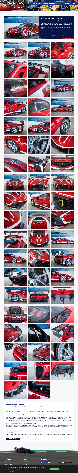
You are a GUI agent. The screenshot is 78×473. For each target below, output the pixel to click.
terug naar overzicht (13, 438)
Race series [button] (39, 3)
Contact (73, 3)
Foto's (55, 3)
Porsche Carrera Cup (9, 464)
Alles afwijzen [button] (64, 468)
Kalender (7, 461)
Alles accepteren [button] (54, 468)
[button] (28, 471)
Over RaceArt (25, 464)
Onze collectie (61, 3)
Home (34, 3)
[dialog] (39, 469)
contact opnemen (67, 38)
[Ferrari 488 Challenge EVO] (15, 50)
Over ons (67, 3)
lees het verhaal (38, 38)
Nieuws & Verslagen (48, 3)
